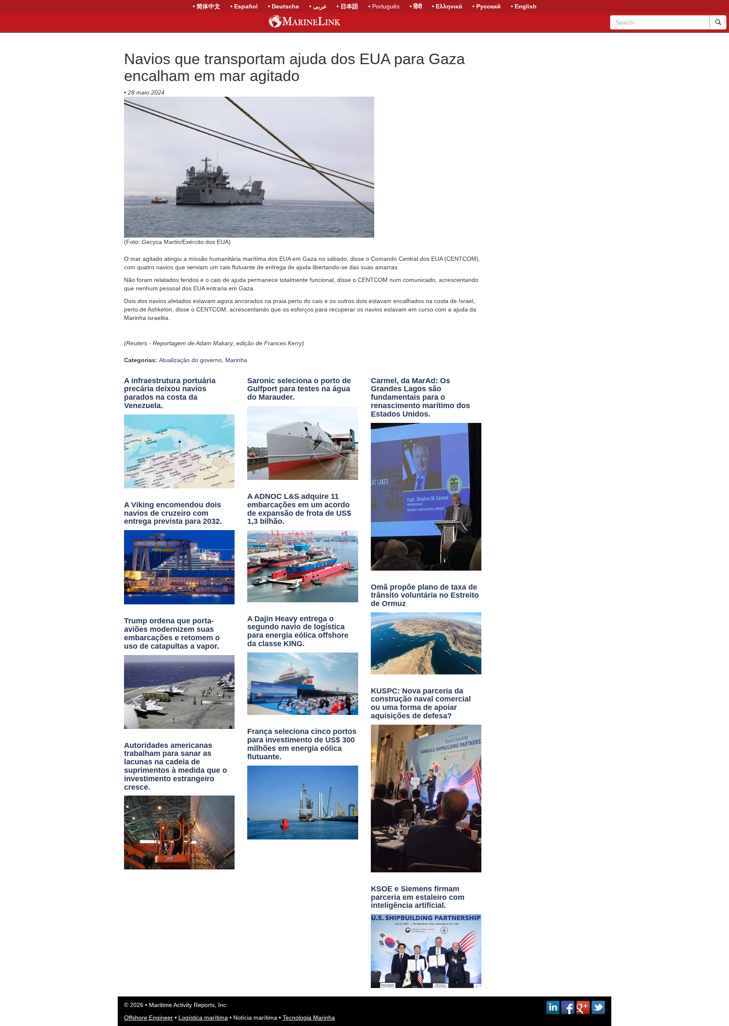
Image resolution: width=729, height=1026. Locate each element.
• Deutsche (283, 6)
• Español (244, 6)
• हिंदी (416, 6)
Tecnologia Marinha (309, 1017)
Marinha (236, 360)
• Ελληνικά (447, 6)
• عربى (318, 6)
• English (524, 6)
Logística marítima (203, 1017)
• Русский (486, 6)
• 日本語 (347, 6)
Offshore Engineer (148, 1017)
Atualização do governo (190, 360)
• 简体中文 (206, 6)
